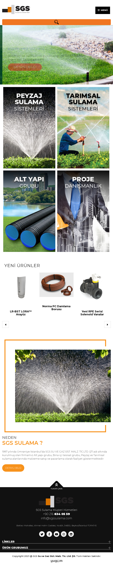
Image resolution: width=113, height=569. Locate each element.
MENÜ (104, 10)
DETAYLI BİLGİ (22, 63)
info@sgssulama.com (56, 518)
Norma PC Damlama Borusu (28, 308)
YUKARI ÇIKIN (56, 488)
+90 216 (56, 514)
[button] (5, 324)
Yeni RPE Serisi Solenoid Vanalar (63, 313)
